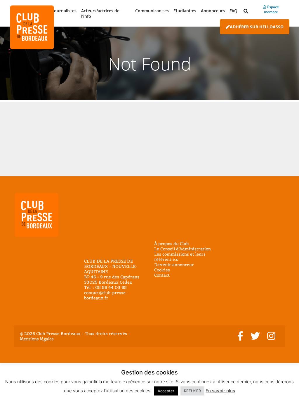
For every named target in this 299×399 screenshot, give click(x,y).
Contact (162, 275)
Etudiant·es (184, 10)
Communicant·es (152, 10)
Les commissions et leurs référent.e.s (180, 256)
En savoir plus (220, 390)
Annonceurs (213, 10)
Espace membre (271, 9)
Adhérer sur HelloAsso (257, 27)
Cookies (162, 270)
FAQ (233, 10)
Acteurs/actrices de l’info (100, 13)
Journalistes (65, 10)
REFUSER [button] (192, 390)
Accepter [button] (166, 390)
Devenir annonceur (174, 264)
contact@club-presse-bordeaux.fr (105, 295)
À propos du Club (171, 243)
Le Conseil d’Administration (182, 248)
